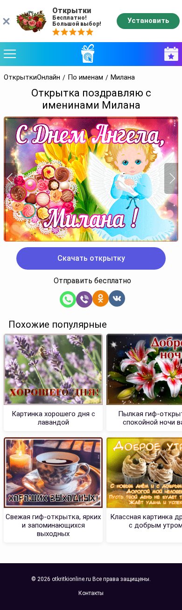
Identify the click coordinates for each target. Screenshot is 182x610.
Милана (123, 77)
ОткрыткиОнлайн (32, 77)
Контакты (91, 593)
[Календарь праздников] (169, 54)
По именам (85, 77)
